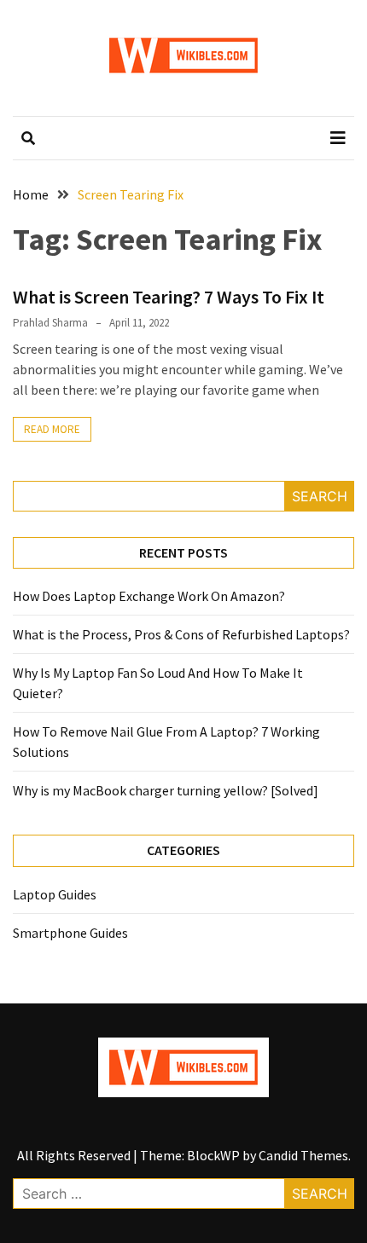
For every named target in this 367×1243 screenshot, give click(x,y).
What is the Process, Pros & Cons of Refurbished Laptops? (181, 634)
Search (319, 496)
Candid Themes (303, 1155)
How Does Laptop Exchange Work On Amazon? (149, 595)
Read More (52, 429)
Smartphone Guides (70, 932)
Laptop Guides (54, 894)
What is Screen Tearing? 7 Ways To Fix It (168, 297)
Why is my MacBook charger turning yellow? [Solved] (165, 790)
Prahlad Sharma (50, 322)
